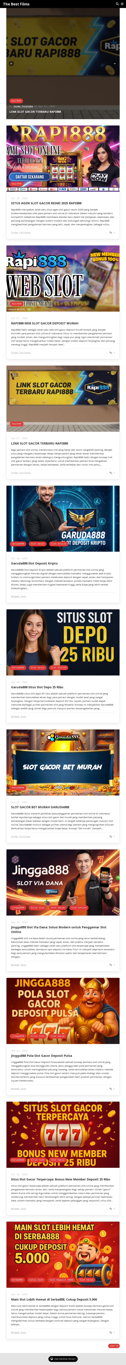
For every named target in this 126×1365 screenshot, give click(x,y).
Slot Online (58, 544)
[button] (122, 4)
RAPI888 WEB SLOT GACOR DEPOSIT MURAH (45, 323)
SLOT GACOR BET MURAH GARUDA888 (40, 807)
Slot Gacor (38, 544)
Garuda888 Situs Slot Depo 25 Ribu (37, 687)
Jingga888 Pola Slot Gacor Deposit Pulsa (41, 1056)
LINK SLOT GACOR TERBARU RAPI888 (39, 443)
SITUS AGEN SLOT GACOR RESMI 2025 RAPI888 (41, 111)
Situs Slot (38, 907)
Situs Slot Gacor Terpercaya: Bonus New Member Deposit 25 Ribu (60, 1179)
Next (112, 1345)
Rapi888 (16, 101)
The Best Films (16, 4)
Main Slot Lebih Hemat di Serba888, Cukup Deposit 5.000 (54, 1299)
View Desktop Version (65, 1359)
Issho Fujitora (23, 106)
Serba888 (17, 1280)
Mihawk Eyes (18, 596)
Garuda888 (18, 544)
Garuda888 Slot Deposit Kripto (34, 563)
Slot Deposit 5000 (61, 1280)
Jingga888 (18, 907)
